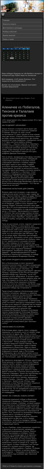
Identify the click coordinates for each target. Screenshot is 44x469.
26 (12, 58)
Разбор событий (10, 32)
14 (20, 54)
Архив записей (9, 35)
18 (8, 56)
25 (8, 58)
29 (24, 58)
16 (28, 54)
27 (16, 58)
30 (28, 58)
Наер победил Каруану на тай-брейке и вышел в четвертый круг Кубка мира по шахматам (22, 74)
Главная (6, 20)
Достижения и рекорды (12, 28)
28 (20, 58)
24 (4, 58)
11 (7, 54)
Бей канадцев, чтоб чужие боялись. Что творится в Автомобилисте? (18, 80)
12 (12, 54)
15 (24, 54)
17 (4, 56)
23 (28, 56)
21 (20, 56)
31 (4, 60)
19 (12, 56)
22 (24, 56)
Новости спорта (9, 24)
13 (16, 54)
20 (16, 56)
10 (4, 54)
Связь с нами (8, 39)
